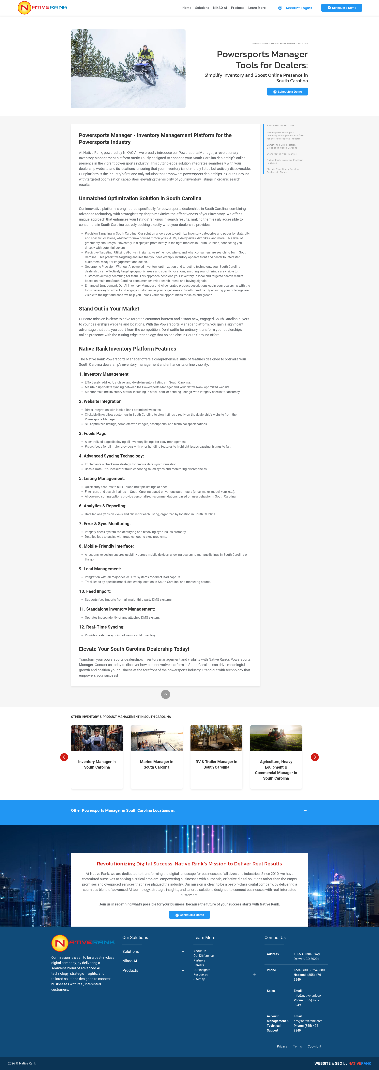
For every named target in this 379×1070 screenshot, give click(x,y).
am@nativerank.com (308, 1021)
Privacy (282, 1046)
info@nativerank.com (309, 995)
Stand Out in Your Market (282, 154)
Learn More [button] (257, 8)
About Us (199, 951)
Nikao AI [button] (129, 961)
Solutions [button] (202, 8)
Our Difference (203, 956)
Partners (199, 960)
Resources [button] (200, 974)
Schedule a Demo (343, 8)
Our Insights (201, 970)
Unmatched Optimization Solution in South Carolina (282, 146)
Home (186, 8)
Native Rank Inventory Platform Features (285, 162)
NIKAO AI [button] (220, 8)
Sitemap (199, 979)
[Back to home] (42, 8)
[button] (64, 757)
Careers (198, 965)
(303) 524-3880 (314, 970)
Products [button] (237, 8)
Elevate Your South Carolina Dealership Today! (283, 171)
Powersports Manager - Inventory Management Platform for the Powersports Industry (285, 135)
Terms (297, 1046)
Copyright (314, 1046)
